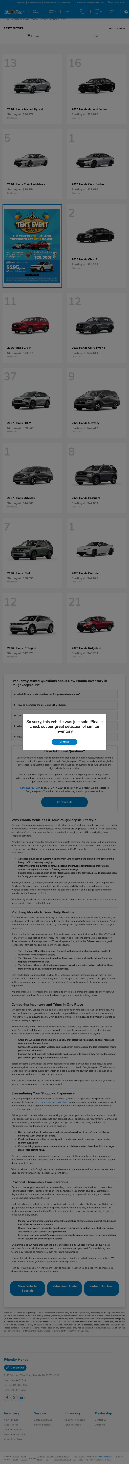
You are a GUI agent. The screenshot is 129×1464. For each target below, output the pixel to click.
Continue (64, 741)
